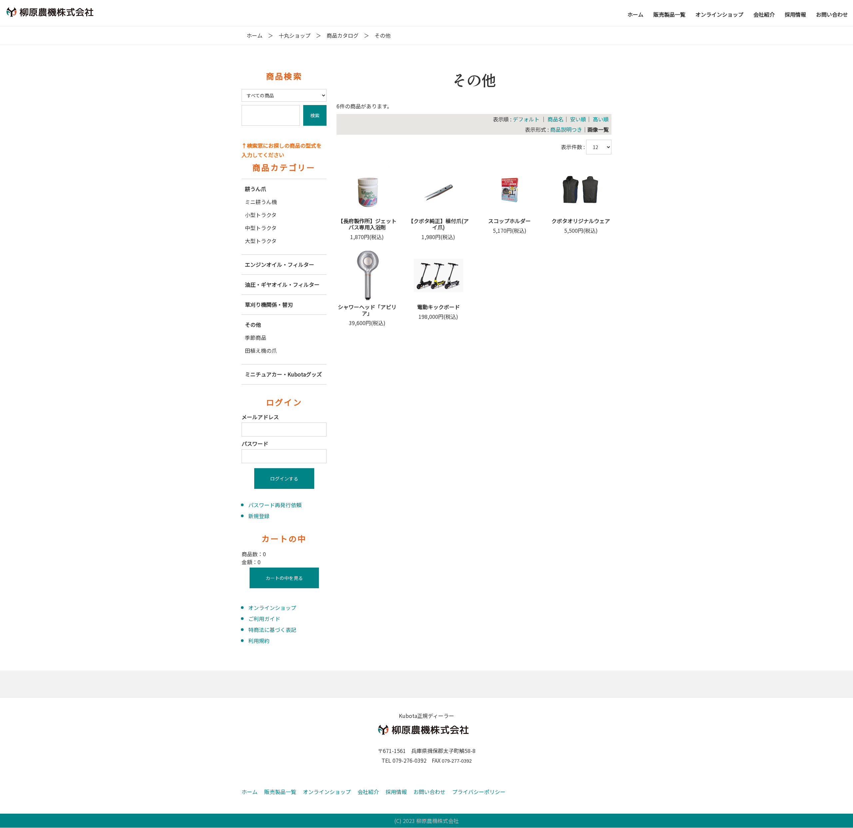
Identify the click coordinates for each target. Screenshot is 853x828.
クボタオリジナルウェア (580, 221)
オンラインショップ (272, 608)
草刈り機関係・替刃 (269, 304)
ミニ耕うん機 (261, 202)
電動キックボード (438, 307)
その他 (253, 324)
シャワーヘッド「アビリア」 (367, 310)
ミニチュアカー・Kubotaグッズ (283, 374)
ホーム (255, 35)
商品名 (555, 119)
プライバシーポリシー (478, 792)
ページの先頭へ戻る (835, 809)
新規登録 (259, 516)
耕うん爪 (255, 189)
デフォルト (526, 119)
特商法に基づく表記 (272, 630)
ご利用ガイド (264, 619)
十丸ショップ (295, 35)
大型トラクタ (261, 241)
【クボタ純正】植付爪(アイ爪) (438, 224)
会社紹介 (368, 792)
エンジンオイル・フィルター (279, 264)
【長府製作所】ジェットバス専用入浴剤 (367, 224)
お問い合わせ (429, 792)
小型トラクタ (261, 215)
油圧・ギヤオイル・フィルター (282, 284)
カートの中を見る (284, 578)
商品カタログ (343, 35)
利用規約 (259, 641)
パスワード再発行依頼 (275, 505)
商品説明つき (566, 129)
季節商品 (255, 337)
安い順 (578, 119)
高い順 (601, 119)
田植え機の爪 (261, 350)
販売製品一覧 (280, 792)
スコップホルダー (509, 221)
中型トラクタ (261, 228)
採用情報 (396, 792)
